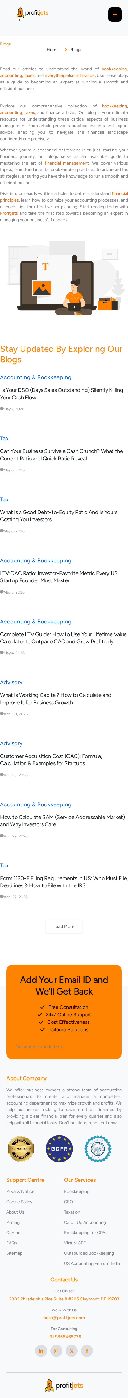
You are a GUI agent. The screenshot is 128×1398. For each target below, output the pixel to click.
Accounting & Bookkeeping (36, 377)
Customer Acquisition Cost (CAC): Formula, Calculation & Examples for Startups (51, 760)
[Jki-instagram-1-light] (56, 1351)
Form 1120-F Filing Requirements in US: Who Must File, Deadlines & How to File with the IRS (64, 882)
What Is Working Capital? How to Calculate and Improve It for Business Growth (56, 699)
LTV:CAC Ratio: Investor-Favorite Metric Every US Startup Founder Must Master (59, 577)
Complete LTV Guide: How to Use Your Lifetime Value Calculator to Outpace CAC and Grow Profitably (63, 638)
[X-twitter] (72, 1351)
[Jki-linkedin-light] (41, 1351)
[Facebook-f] (87, 1351)
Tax (4, 438)
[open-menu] (115, 14)
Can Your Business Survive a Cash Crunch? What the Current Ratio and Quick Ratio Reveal (61, 455)
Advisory (11, 682)
